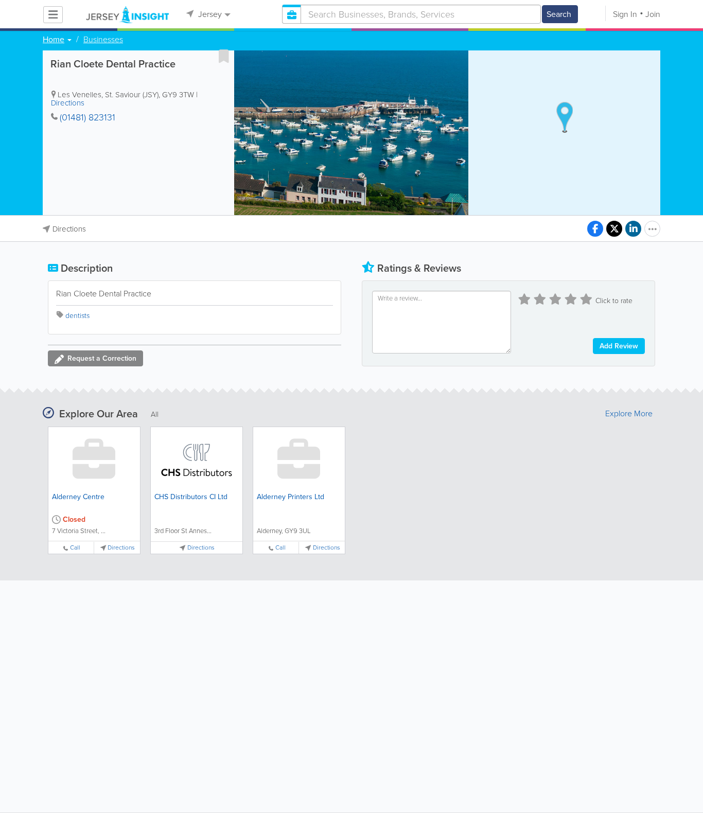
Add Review (619, 346)
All (155, 414)
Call (75, 547)
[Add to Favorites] (224, 56)
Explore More (629, 414)
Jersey (209, 14)
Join (652, 14)
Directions (67, 103)
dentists (77, 315)
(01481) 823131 (87, 117)
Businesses (103, 40)
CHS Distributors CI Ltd (190, 496)
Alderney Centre (78, 496)
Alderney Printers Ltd (290, 496)
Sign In (625, 14)
